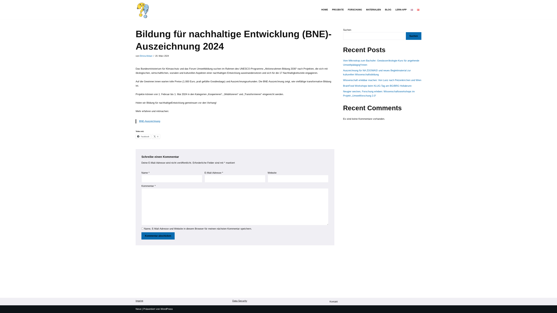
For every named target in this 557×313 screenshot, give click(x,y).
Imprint (139, 301)
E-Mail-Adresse (214, 172)
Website (272, 172)
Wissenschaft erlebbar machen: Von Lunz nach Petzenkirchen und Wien (382, 80)
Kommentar (148, 186)
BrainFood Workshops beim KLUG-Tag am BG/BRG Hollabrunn (377, 85)
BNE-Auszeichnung (149, 121)
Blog (388, 9)
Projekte (338, 9)
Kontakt (334, 301)
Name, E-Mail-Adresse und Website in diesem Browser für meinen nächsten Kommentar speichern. (198, 228)
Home (324, 9)
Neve (138, 309)
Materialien (373, 9)
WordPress (167, 309)
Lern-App (401, 9)
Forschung (355, 9)
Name (145, 172)
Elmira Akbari (146, 56)
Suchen (347, 30)
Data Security (239, 301)
